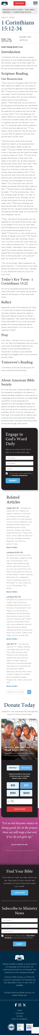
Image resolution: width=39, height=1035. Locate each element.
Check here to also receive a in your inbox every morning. (20, 937)
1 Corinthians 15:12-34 (21, 12)
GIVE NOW (19, 3)
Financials (19, 1013)
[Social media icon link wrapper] (16, 1005)
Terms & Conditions (19, 1019)
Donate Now (19, 809)
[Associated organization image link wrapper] (11, 1027)
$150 (13, 793)
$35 (13, 785)
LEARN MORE (19, 892)
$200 (26, 793)
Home (19, 1010)
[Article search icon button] (29, 692)
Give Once (25, 768)
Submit (13, 481)
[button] (35, 2)
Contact (19, 1016)
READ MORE (11, 547)
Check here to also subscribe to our (21, 474)
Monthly (13, 768)
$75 (26, 785)
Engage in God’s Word (13, 9)
